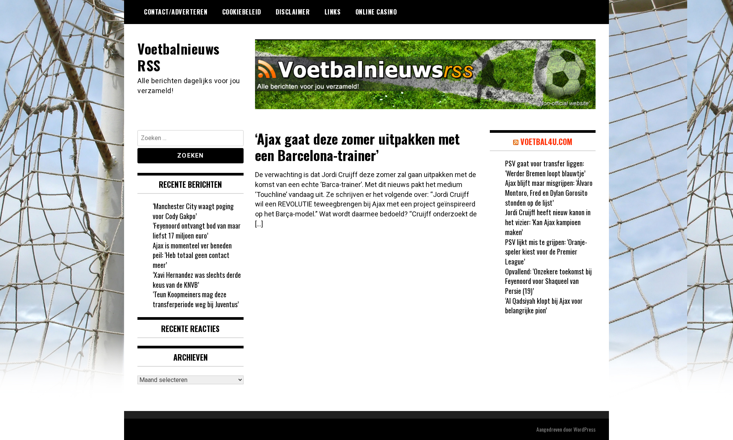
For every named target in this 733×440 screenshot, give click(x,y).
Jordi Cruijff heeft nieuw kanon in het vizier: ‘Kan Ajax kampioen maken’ (548, 222)
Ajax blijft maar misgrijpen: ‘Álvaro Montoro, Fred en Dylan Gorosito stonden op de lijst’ (549, 192)
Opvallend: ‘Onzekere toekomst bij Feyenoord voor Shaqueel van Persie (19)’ (548, 281)
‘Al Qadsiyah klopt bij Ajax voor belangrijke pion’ (544, 306)
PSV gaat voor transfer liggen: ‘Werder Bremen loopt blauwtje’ (545, 168)
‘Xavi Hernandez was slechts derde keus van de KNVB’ (197, 280)
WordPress (584, 429)
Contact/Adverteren (175, 11)
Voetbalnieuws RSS (178, 56)
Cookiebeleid (241, 11)
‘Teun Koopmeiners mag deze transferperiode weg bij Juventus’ (196, 299)
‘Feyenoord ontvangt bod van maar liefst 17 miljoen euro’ (197, 230)
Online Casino (376, 11)
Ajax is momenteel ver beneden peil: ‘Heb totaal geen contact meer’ (192, 255)
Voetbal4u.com (546, 141)
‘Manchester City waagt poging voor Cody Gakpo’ (193, 211)
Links (333, 11)
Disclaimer (293, 11)
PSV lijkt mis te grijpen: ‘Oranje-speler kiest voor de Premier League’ (546, 251)
